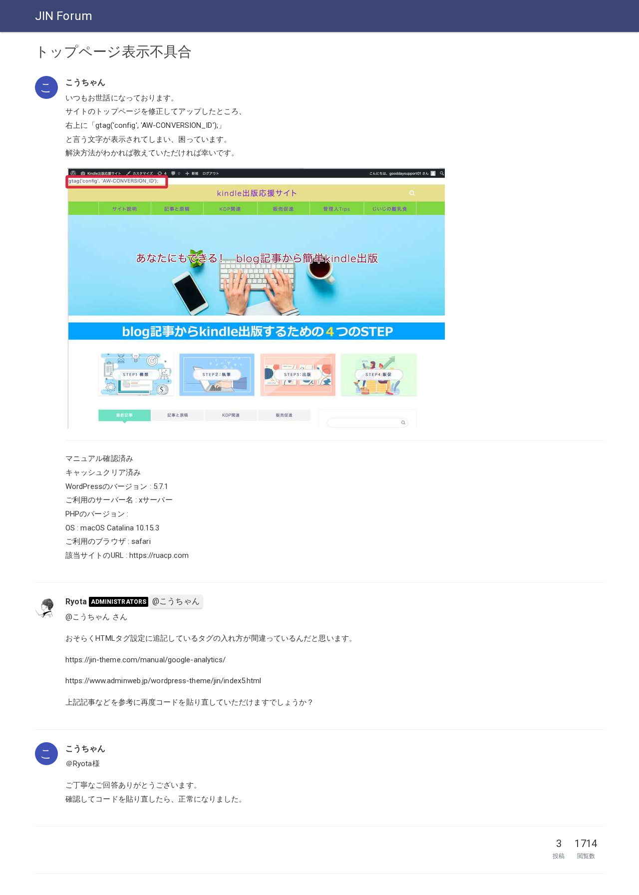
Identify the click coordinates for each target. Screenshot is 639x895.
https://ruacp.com (159, 555)
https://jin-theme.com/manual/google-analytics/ (145, 659)
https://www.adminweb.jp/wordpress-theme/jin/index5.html (163, 680)
